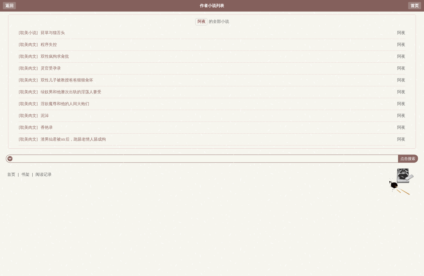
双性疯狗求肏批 (55, 56)
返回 (9, 5)
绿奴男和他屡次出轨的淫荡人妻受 (71, 92)
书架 (25, 174)
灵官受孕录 (51, 68)
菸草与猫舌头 (53, 33)
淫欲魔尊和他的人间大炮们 (65, 104)
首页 (415, 5)
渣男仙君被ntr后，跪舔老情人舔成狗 (73, 139)
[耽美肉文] (28, 44)
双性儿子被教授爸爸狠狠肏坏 (67, 80)
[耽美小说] (28, 33)
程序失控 (49, 44)
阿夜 (401, 33)
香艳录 (47, 127)
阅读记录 (43, 174)
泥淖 (45, 115)
